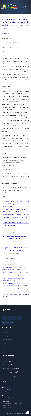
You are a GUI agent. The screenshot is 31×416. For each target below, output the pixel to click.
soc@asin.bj (5, 391)
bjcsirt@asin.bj (6, 389)
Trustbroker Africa (8, 322)
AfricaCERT (12, 318)
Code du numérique (8, 361)
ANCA (19, 318)
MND (4, 346)
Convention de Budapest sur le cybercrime (14, 364)
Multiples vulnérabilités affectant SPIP (11, 272)
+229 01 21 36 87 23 (7, 397)
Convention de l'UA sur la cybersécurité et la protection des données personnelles (15, 371)
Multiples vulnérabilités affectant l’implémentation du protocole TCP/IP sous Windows (15, 248)
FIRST (4, 318)
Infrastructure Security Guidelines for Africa (14, 376)
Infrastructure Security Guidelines (12, 368)
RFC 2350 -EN (6, 336)
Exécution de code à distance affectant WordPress (15, 294)
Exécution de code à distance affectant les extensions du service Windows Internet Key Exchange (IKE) (13, 278)
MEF (4, 350)
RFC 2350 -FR (6, 332)
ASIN (4, 343)
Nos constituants (7, 339)
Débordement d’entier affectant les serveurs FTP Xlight (15, 237)
